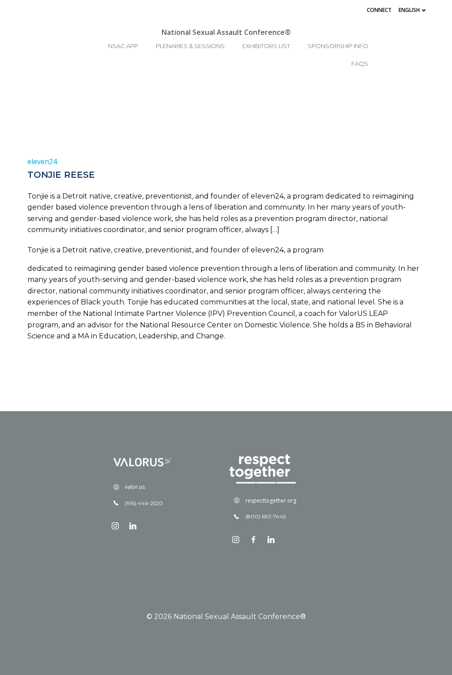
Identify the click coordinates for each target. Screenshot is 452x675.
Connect (379, 10)
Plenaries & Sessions (190, 45)
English (409, 10)
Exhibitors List (266, 45)
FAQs (359, 63)
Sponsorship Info (338, 45)
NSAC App (123, 45)
